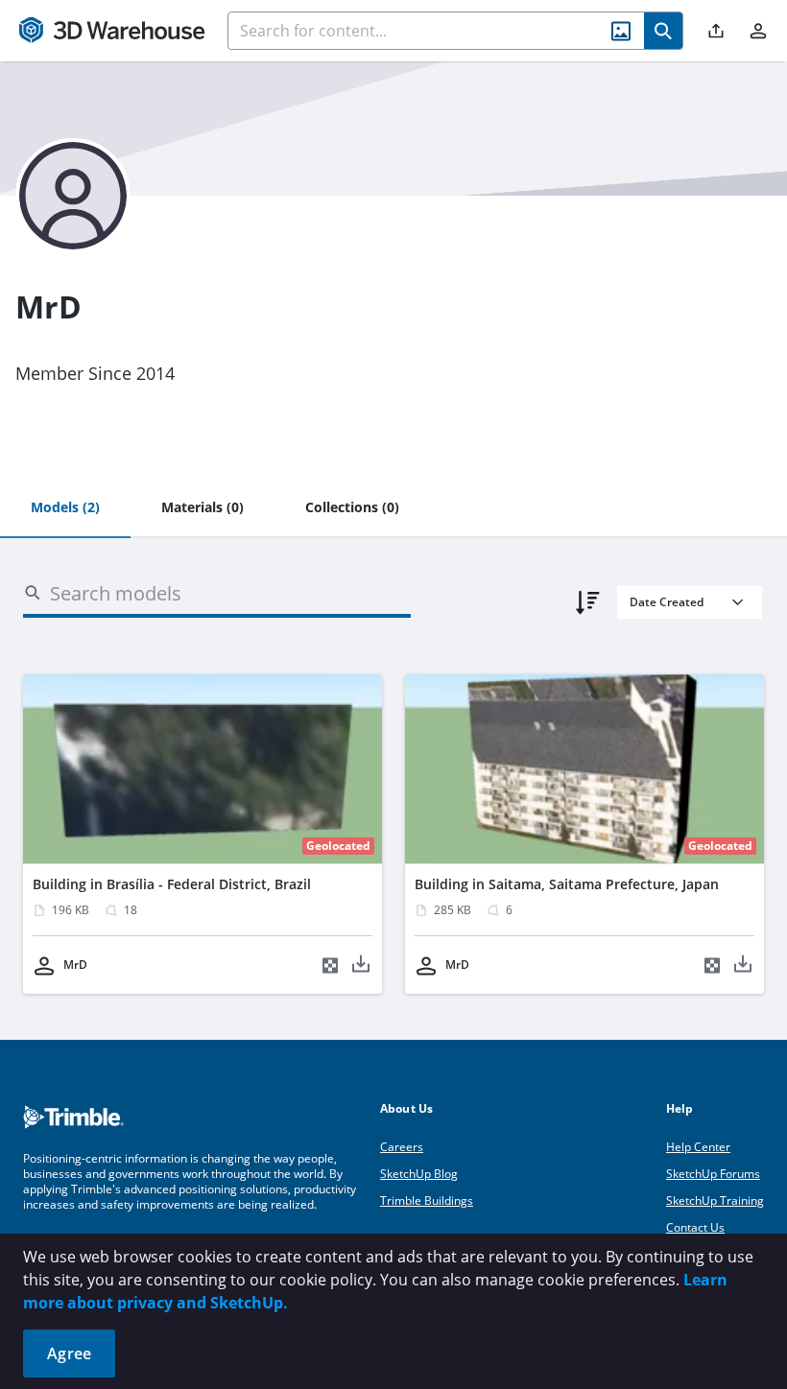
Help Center (698, 1147)
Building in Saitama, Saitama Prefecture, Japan (567, 884)
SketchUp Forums (713, 1173)
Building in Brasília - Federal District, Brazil (172, 884)
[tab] (65, 508)
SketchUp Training (715, 1200)
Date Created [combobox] (667, 602)
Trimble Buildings (426, 1200)
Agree (69, 1353)
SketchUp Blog (419, 1173)
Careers (401, 1147)
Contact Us (695, 1227)
